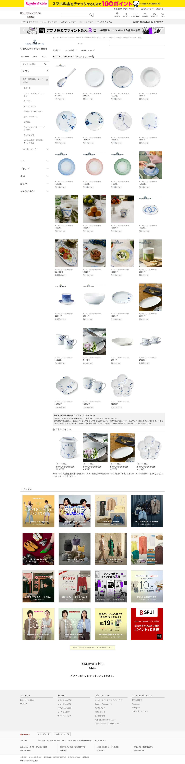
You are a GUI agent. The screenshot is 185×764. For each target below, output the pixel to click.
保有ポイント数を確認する (143, 747)
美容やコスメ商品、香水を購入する (73, 747)
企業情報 (23, 757)
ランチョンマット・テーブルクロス (34, 128)
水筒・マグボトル (31, 117)
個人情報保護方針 (35, 757)
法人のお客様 (100, 716)
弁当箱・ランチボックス (33, 111)
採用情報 (86, 757)
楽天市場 (159, 9)
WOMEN (25, 56)
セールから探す (64, 712)
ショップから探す (64, 704)
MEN (35, 56)
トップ (55, 37)
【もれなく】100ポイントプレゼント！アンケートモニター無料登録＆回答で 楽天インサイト (72, 740)
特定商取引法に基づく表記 (105, 720)
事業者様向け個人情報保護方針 (55, 757)
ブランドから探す (64, 700)
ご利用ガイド (100, 708)
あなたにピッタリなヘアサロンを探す (33, 747)
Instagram (136, 708)
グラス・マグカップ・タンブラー (34, 94)
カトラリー (28, 101)
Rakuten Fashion (67, 37)
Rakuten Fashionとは (103, 704)
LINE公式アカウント (140, 711)
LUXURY (23, 704)
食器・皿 (27, 88)
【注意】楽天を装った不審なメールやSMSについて (92, 647)
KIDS (44, 56)
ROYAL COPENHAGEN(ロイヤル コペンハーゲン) (95, 37)
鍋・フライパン (30, 106)
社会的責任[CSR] (74, 757)
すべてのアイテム (64, 716)
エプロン (27, 122)
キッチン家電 (29, 135)
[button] (68, 452)
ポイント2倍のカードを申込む (108, 747)
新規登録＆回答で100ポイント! (126, 9)
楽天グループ (146, 9)
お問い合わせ (100, 712)
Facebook (136, 704)
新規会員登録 (137, 700)
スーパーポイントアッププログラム (108, 700)
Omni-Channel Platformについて (108, 723)
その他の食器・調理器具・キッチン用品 (34, 141)
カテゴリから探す (64, 708)
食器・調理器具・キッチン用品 (33, 80)
